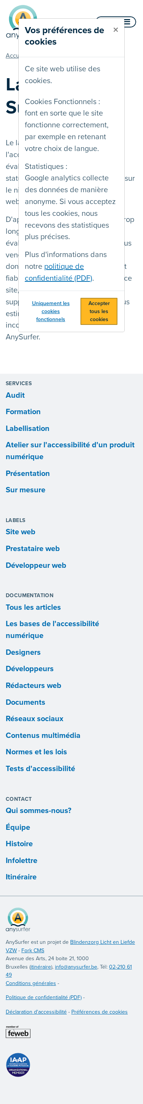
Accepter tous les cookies (99, 311)
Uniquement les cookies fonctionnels (51, 311)
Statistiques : (46, 166)
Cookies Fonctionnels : (62, 101)
